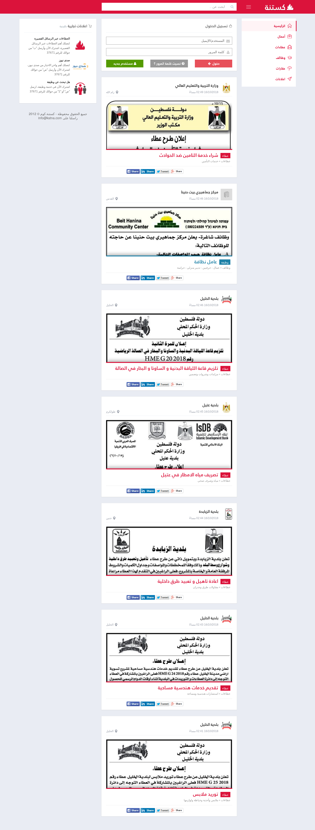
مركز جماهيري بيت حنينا (199, 192)
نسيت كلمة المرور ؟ (168, 64)
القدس (110, 198)
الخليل (109, 305)
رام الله (110, 92)
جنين (109, 518)
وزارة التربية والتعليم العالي (196, 85)
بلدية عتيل (210, 405)
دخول (215, 64)
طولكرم (111, 411)
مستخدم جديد (123, 64)
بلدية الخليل (209, 298)
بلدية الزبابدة (208, 511)
